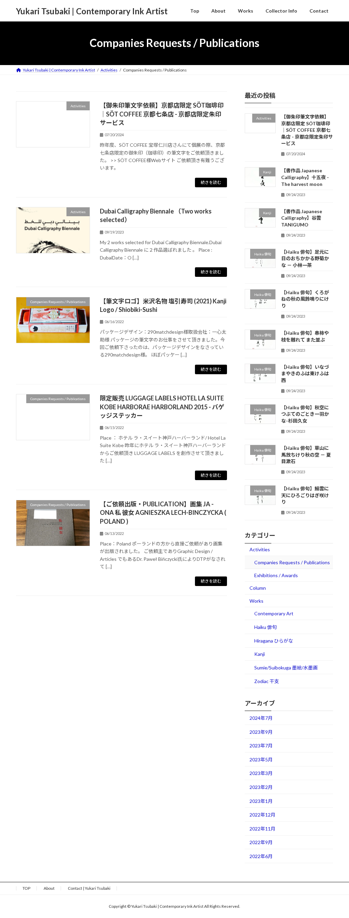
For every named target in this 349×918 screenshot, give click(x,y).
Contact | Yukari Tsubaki (89, 888)
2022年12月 (262, 815)
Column (257, 588)
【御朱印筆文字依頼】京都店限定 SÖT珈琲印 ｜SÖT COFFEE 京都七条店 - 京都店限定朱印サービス (162, 113)
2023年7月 (261, 745)
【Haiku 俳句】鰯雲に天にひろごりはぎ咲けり (305, 495)
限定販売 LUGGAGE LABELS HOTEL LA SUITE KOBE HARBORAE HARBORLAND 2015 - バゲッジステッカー (162, 406)
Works (256, 600)
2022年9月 (261, 842)
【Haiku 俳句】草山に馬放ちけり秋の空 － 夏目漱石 (306, 454)
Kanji (259, 654)
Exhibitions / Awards (276, 575)
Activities (259, 549)
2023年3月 (261, 773)
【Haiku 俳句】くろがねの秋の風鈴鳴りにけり (305, 298)
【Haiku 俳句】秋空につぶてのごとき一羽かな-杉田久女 (305, 413)
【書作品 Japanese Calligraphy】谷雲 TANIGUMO (301, 217)
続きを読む (211, 182)
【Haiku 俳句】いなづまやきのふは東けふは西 (305, 373)
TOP (26, 888)
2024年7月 (261, 718)
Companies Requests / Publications (292, 562)
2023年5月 (261, 759)
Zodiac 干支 (266, 681)
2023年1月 (261, 801)
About (49, 888)
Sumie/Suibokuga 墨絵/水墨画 (286, 667)
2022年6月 (261, 856)
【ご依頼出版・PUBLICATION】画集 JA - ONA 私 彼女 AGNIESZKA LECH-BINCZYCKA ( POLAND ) (163, 512)
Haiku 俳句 (265, 627)
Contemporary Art (273, 613)
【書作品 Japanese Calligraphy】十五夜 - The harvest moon (305, 177)
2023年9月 (261, 731)
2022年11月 (262, 828)
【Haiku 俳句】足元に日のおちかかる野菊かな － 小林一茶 (305, 258)
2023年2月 (261, 787)
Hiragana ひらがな (273, 641)
